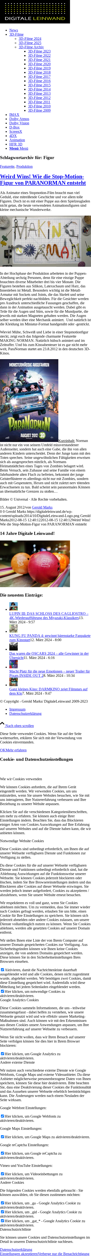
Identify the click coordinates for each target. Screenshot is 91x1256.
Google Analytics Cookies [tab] (19, 1000)
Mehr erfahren (16, 750)
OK (3, 750)
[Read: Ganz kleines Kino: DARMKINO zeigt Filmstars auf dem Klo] (13, 685)
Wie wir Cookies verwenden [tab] (21, 779)
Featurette (7, 166)
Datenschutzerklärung (16, 1250)
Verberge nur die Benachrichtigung (63, 1254)
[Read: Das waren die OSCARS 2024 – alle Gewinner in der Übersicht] (13, 649)
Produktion (24, 166)
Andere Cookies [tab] (12, 1182)
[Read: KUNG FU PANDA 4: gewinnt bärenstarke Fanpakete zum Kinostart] (13, 631)
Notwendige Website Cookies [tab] (22, 841)
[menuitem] (50, 30)
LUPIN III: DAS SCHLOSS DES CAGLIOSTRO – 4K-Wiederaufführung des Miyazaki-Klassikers (48, 616)
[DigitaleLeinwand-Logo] (35, 22)
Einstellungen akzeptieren (19, 1254)
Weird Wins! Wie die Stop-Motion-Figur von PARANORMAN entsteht (43, 179)
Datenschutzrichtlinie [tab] (15, 1229)
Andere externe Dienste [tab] (17, 1062)
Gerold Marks (42, 507)
